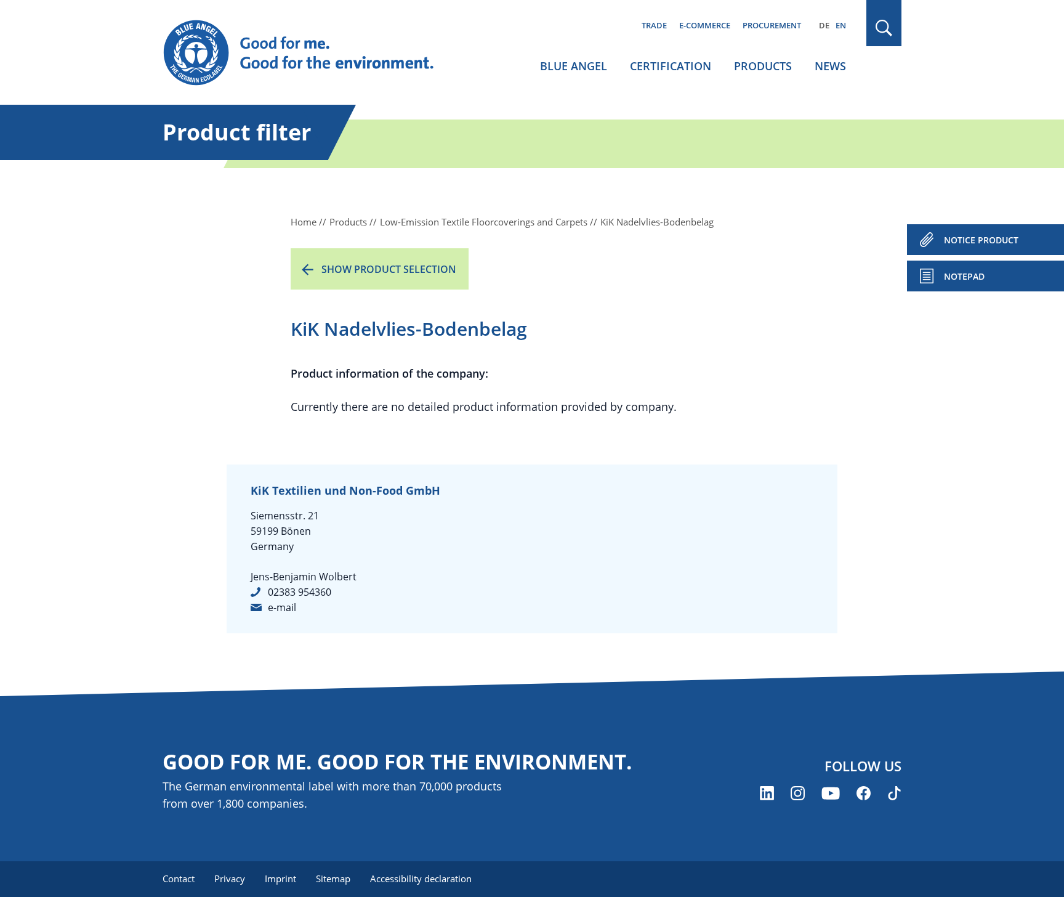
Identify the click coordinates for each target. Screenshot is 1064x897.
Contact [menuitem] (179, 878)
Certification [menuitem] (670, 66)
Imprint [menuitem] (280, 878)
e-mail (282, 607)
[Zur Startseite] (310, 53)
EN (841, 25)
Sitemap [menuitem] (333, 878)
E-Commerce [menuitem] (704, 25)
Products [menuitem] (763, 66)
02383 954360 (299, 592)
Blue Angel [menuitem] (573, 66)
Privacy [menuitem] (229, 878)
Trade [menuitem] (654, 25)
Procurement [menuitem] (772, 25)
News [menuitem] (830, 66)
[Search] (884, 28)
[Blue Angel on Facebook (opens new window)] (863, 793)
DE (824, 25)
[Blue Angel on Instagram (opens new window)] (798, 793)
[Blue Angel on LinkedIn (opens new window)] (767, 793)
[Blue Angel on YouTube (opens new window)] (830, 793)
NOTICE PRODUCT (981, 240)
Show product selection (388, 269)
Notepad (964, 276)
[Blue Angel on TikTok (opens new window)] (894, 793)
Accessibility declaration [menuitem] (421, 878)
